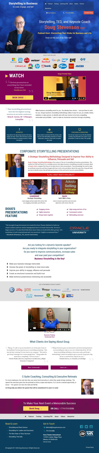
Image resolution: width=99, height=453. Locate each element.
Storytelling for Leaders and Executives (21, 430)
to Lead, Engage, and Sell (23, 5)
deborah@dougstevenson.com (55, 427)
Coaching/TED (64, 4)
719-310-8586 (69, 13)
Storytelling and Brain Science (18, 427)
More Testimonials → (35, 367)
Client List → (64, 367)
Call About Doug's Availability (61, 175)
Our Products (52, 13)
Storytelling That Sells (16, 437)
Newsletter (48, 8)
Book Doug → (19, 97)
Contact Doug (89, 13)
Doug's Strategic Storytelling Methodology (40, 162)
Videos (76, 4)
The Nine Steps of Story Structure (19, 434)
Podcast (50, 4)
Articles (82, 4)
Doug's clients (34, 166)
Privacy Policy (90, 447)
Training (56, 4)
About (71, 4)
